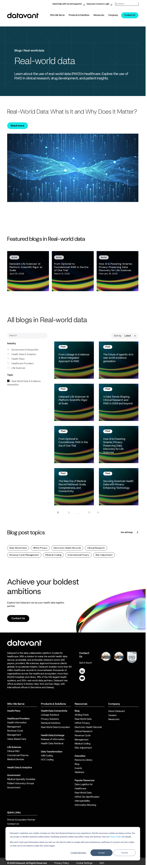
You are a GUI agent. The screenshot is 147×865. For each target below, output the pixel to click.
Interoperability (82, 801)
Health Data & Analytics (23, 354)
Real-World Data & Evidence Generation (24, 383)
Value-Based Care (16, 739)
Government (13, 775)
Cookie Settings (78, 852)
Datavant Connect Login (98, 4)
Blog (77, 764)
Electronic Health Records (67, 547)
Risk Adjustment (104, 554)
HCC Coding (47, 760)
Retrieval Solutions (50, 723)
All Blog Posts (82, 715)
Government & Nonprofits (24, 350)
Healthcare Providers (22, 364)
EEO (102, 863)
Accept (101, 852)
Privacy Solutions (50, 719)
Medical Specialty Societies (21, 779)
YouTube (82, 678)
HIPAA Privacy (40, 547)
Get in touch (85, 663)
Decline (124, 852)
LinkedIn (82, 671)
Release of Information (52, 739)
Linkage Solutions (50, 715)
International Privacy (78, 554)
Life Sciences (18, 368)
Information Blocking (85, 805)
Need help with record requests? (67, 4)
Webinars (79, 772)
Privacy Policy (116, 836)
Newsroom (113, 719)
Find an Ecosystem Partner (21, 820)
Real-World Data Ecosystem (55, 727)
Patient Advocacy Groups (20, 783)
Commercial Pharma (17, 755)
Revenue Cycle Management (24, 554)
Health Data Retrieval (52, 744)
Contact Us (129, 15)
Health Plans (18, 359)
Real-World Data (18, 547)
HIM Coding (47, 756)
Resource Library (83, 760)
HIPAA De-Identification (87, 797)
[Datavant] (23, 15)
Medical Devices (15, 759)
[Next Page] (97, 512)
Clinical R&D (13, 751)
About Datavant (116, 711)
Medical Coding (53, 554)
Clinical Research (96, 547)
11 (89, 512)
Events (78, 768)
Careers (112, 715)
